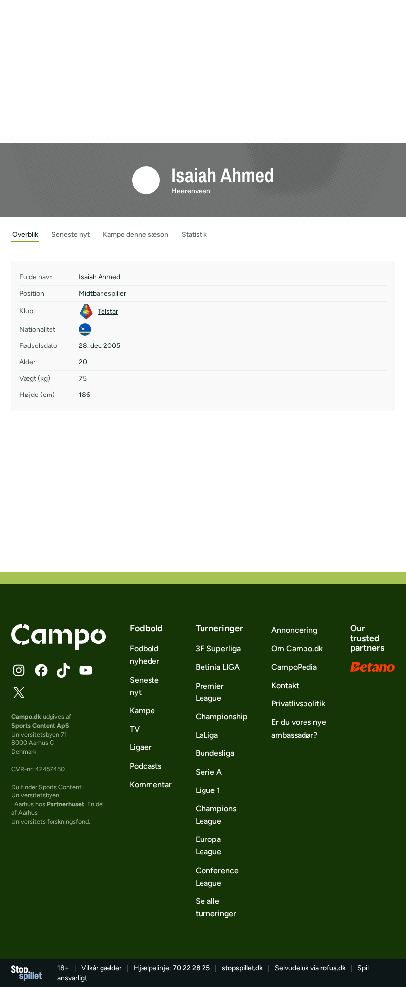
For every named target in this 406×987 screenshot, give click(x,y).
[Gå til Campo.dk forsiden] (58, 647)
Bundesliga (215, 753)
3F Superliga (218, 648)
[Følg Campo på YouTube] (85, 670)
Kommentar (151, 784)
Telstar (108, 311)
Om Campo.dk (297, 648)
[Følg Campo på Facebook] (41, 670)
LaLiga (207, 735)
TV (135, 729)
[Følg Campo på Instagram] (18, 670)
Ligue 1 (208, 790)
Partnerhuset (65, 804)
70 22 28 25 (191, 968)
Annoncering (294, 630)
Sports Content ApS (40, 725)
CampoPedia (294, 667)
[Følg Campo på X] (18, 692)
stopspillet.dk (242, 968)
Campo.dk (26, 716)
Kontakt (285, 685)
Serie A (209, 772)
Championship (222, 716)
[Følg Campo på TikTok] (63, 670)
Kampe (142, 710)
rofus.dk (333, 968)
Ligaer (141, 747)
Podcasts (145, 766)
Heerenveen (190, 191)
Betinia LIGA (218, 667)
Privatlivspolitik (298, 703)
